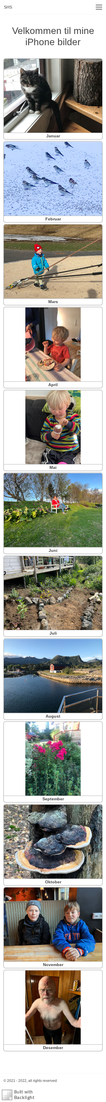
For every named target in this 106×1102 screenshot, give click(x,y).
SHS (8, 7)
